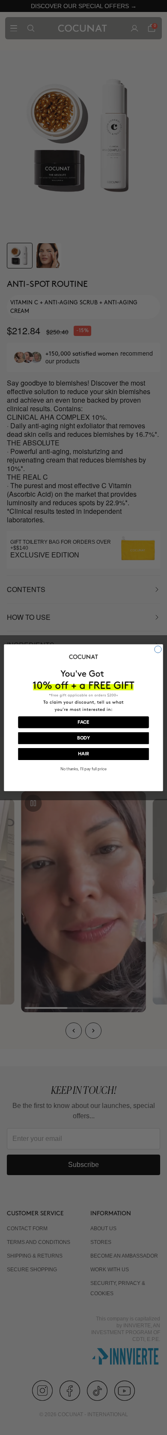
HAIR (83, 753)
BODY (83, 738)
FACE (83, 722)
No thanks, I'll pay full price (83, 768)
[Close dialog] (158, 648)
